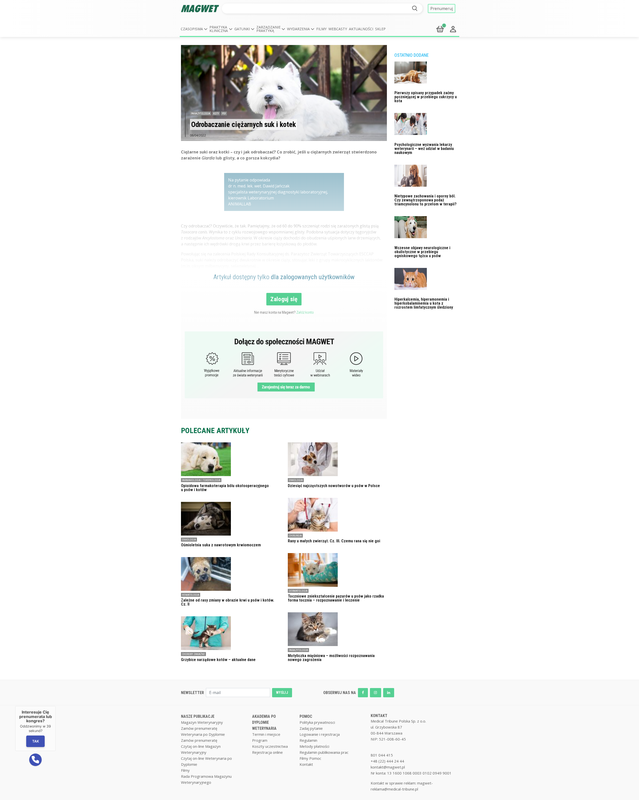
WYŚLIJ (282, 693)
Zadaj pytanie (311, 728)
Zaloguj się (284, 299)
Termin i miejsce (266, 734)
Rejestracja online (267, 752)
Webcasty (337, 28)
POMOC (306, 716)
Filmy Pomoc (310, 758)
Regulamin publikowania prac (324, 752)
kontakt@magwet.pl (388, 767)
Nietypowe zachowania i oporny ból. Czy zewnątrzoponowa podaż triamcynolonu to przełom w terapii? (425, 200)
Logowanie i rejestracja (320, 734)
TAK (35, 741)
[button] (194, 29)
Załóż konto (305, 312)
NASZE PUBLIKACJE (197, 716)
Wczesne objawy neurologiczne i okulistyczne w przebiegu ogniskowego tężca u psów (422, 251)
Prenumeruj (441, 8)
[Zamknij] (55, 706)
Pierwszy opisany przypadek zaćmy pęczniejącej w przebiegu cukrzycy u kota (425, 96)
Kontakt (306, 764)
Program (259, 740)
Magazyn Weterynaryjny (202, 722)
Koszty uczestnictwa (270, 746)
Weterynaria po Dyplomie (203, 734)
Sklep (380, 28)
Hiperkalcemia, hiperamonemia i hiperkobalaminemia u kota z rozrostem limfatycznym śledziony (423, 303)
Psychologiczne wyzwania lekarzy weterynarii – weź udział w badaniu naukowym (424, 148)
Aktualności (361, 28)
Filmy (321, 28)
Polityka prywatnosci (317, 722)
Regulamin (308, 740)
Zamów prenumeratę (199, 728)
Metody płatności (314, 746)
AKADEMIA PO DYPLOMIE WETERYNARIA (264, 722)
